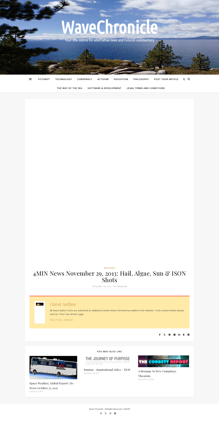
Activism (103, 79)
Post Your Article (166, 79)
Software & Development (104, 88)
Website (68, 319)
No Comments (120, 286)
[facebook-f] (101, 413)
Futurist (44, 79)
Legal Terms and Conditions (146, 88)
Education (121, 79)
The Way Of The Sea (69, 88)
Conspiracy (84, 79)
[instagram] (111, 413)
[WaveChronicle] (109, 37)
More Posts (56, 319)
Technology (63, 79)
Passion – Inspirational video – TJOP (107, 370)
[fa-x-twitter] (106, 413)
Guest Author (63, 304)
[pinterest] (115, 413)
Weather (109, 268)
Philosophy (141, 79)
